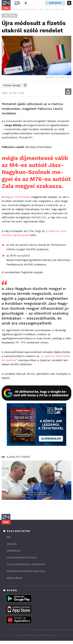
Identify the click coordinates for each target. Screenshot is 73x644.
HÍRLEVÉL (12, 544)
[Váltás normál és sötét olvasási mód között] (26, 3)
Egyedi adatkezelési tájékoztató (26, 564)
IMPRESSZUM (13, 551)
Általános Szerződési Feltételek (26, 571)
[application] (36, 480)
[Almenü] (17, 3)
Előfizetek (55, 3)
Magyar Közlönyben (17, 197)
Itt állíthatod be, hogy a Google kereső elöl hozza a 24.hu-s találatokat (40, 393)
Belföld (9, 15)
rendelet (33, 9)
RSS (9, 537)
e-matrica (48, 9)
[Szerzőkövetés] (25, 85)
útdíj (61, 9)
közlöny (20, 9)
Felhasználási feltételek (22, 557)
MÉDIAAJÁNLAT (14, 578)
